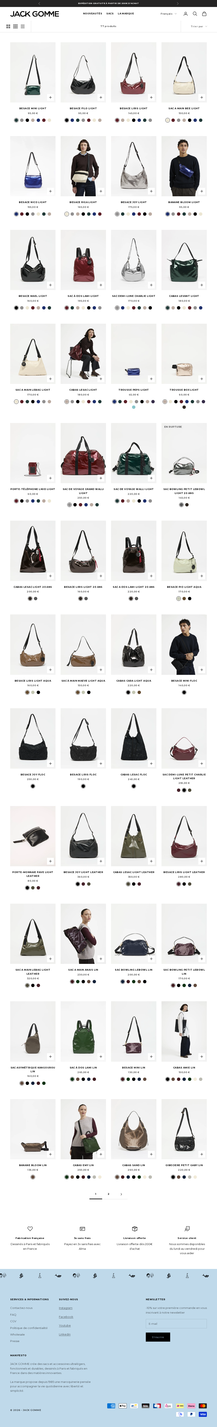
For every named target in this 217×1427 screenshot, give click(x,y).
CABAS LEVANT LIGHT (184, 296)
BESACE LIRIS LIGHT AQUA (33, 680)
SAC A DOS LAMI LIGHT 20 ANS (134, 587)
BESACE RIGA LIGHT (83, 202)
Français (166, 13)
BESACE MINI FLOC (184, 680)
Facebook (66, 1316)
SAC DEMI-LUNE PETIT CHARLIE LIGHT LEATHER (184, 776)
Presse (14, 1341)
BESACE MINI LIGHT (32, 108)
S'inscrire (158, 1337)
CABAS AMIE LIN (184, 1067)
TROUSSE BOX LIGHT (184, 390)
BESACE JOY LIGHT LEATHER (83, 872)
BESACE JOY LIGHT (134, 202)
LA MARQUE (126, 13)
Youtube (65, 1325)
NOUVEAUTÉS (92, 13)
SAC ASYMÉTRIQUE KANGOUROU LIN (33, 1069)
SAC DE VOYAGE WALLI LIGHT (134, 489)
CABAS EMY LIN (83, 1165)
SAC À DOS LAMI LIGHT (83, 296)
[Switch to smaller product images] (15, 26)
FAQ (13, 1314)
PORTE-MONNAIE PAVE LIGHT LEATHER (32, 874)
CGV (13, 1321)
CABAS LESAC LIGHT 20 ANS (33, 587)
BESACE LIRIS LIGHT (134, 108)
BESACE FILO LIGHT (83, 108)
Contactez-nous (21, 1308)
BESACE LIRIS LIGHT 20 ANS (83, 587)
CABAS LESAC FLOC (134, 774)
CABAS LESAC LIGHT (83, 390)
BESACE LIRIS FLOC (83, 774)
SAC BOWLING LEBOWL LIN (134, 970)
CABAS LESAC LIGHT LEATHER (133, 872)
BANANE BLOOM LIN (33, 1165)
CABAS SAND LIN (133, 1165)
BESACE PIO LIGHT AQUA (184, 587)
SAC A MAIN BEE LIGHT (184, 108)
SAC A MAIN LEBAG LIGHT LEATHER (32, 972)
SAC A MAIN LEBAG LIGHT (32, 390)
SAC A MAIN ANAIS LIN (83, 970)
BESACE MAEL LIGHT (33, 296)
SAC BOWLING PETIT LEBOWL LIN (184, 972)
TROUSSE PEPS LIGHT (133, 390)
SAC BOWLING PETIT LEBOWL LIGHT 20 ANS (184, 491)
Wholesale (17, 1334)
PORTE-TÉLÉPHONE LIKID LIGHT (32, 489)
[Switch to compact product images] (23, 26)
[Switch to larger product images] (8, 26)
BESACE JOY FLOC (33, 774)
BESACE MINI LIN (133, 1067)
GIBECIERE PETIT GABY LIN (184, 1165)
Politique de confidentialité (29, 1328)
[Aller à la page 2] (121, 1194)
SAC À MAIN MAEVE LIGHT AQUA (83, 680)
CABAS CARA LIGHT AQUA (133, 680)
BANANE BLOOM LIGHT (184, 202)
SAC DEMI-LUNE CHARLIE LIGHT (134, 296)
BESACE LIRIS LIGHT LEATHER (184, 872)
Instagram (65, 1308)
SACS (110, 13)
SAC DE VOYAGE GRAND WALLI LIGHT (83, 491)
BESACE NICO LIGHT (33, 202)
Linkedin (65, 1334)
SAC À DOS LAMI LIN (83, 1067)
